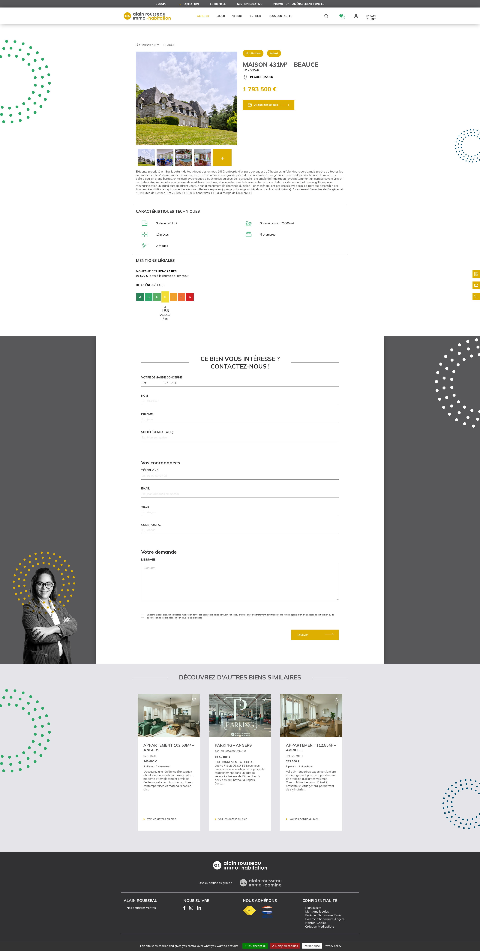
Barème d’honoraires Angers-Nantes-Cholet (325, 921)
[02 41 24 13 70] (476, 296)
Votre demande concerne (161, 377)
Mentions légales (317, 911)
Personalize (312, 946)
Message (148, 559)
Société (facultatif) (157, 432)
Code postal (151, 525)
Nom (144, 395)
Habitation (191, 3)
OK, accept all (256, 946)
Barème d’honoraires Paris (323, 915)
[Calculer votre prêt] (476, 274)
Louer (221, 15)
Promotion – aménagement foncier (298, 3)
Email (145, 488)
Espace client (371, 16)
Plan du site (313, 908)
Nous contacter (280, 15)
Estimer (255, 15)
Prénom (147, 414)
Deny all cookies (286, 946)
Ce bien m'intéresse (266, 104)
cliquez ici (197, 617)
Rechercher (326, 16)
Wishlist (341, 16)
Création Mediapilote (319, 926)
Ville (145, 506)
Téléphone (149, 470)
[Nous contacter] (476, 285)
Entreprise (218, 3)
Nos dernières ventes (141, 908)
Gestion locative (249, 3)
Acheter (203, 15)
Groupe (161, 3)
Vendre (237, 15)
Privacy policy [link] (332, 946)
